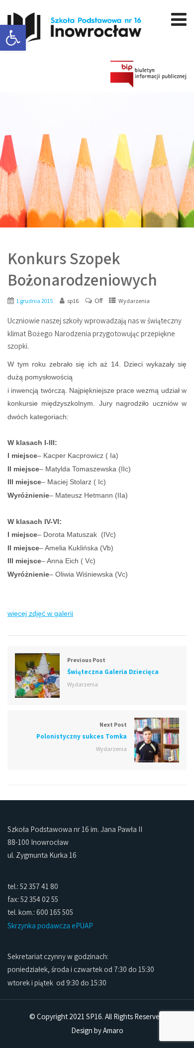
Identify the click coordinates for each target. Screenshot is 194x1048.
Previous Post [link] (113, 666)
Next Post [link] (81, 731)
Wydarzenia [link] (134, 300)
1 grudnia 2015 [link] (34, 300)
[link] (13, 38)
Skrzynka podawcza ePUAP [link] (50, 925)
